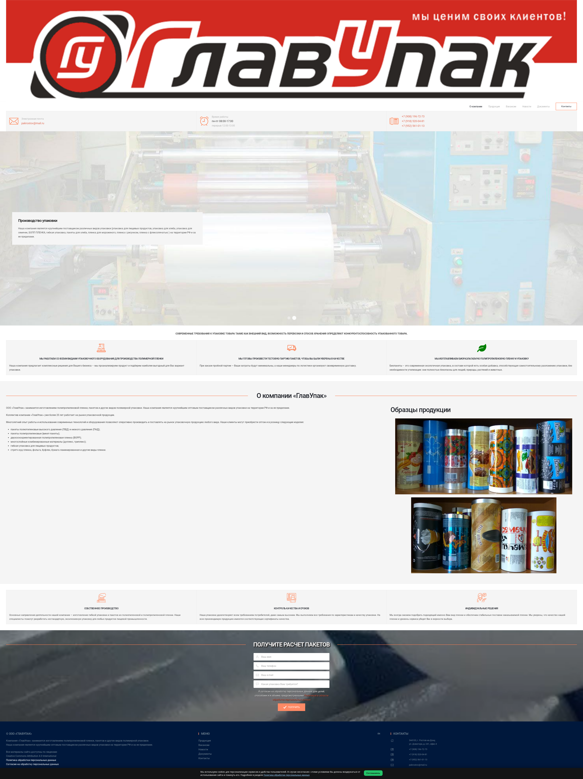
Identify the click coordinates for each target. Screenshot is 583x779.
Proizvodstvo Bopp (294, 317)
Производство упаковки (289, 318)
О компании (475, 106)
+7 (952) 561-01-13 (413, 125)
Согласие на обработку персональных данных (32, 764)
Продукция (494, 106)
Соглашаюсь (373, 773)
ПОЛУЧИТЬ (294, 707)
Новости (526, 106)
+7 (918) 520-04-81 (413, 121)
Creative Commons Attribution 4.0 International (31, 756)
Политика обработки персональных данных (31, 760)
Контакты (566, 106)
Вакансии (511, 106)
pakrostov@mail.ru (32, 123)
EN (379, 733)
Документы (543, 106)
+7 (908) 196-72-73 (413, 116)
